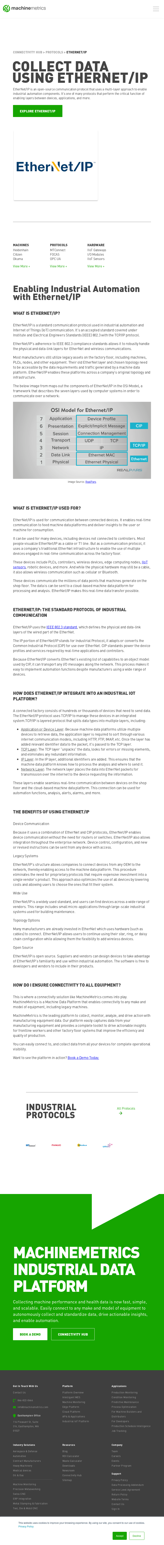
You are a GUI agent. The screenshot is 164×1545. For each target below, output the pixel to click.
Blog (65, 1451)
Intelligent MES (71, 1397)
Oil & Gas (18, 1475)
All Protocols (126, 1108)
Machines (21, 244)
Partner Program (122, 1465)
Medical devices (22, 1470)
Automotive (19, 1456)
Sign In (116, 1508)
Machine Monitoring (73, 1402)
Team (115, 1451)
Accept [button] (119, 1535)
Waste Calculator (72, 1460)
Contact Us (19, 1392)
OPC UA (55, 258)
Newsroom (68, 1470)
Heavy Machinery (22, 1465)
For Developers (120, 1421)
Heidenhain (20, 250)
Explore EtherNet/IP (38, 111)
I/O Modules (95, 254)
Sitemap (67, 1480)
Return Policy (119, 1494)
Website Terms (120, 1499)
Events (115, 1460)
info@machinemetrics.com (33, 1407)
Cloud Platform (71, 1411)
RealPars (90, 482)
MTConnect (57, 250)
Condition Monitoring (124, 1397)
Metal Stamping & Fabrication (30, 1503)
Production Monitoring (125, 1392)
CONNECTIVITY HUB (73, 1334)
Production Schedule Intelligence (131, 1426)
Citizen (17, 254)
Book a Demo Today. (83, 1057)
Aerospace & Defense (25, 1451)
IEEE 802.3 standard (61, 626)
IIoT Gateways (96, 250)
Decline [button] (137, 1535)
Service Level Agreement (126, 1489)
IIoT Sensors (95, 258)
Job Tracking (119, 1430)
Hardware (96, 244)
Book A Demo (30, 1334)
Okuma (18, 258)
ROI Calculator (70, 1456)
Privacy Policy (26, 1526)
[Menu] (157, 9)
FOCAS (54, 254)
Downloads (68, 1465)
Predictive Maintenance (125, 1402)
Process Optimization (124, 1406)
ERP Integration (22, 1498)
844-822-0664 (25, 1400)
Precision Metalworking (26, 1489)
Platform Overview (73, 1392)
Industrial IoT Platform (75, 1421)
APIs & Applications (73, 1416)
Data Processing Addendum (128, 1484)
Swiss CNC (19, 1493)
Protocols (54, 52)
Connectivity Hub (27, 52)
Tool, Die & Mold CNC (25, 1508)
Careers (116, 1456)
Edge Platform (70, 1406)
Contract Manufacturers (27, 1460)
